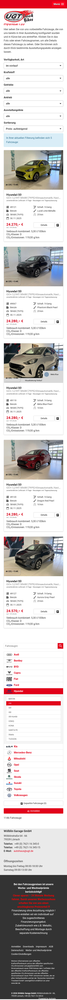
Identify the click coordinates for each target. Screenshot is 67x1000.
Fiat (15, 678)
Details (44, 225)
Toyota (17, 789)
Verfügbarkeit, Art (14, 59)
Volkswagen (20, 795)
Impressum (41, 946)
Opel (16, 764)
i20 (10, 708)
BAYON (12, 699)
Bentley (17, 660)
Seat (16, 770)
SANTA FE (13, 730)
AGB (51, 946)
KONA (11, 725)
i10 (10, 703)
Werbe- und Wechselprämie (39, 950)
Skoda (17, 776)
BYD (16, 666)
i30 (10, 712)
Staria (11, 734)
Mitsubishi (19, 758)
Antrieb (8, 97)
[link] (58, 225)
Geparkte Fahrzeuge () (35, 803)
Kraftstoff (9, 72)
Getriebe (8, 84)
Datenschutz (17, 950)
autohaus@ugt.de (23, 851)
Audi (16, 654)
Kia (15, 746)
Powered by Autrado (47, 998)
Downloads (28, 946)
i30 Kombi (13, 716)
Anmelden (16, 946)
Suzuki (17, 783)
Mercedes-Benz (22, 752)
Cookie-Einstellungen (21, 954)
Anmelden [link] (35, 811)
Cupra (17, 672)
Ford (16, 685)
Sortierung (10, 122)
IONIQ (11, 721)
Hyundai (18, 691)
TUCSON (12, 739)
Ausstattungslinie (13, 110)
